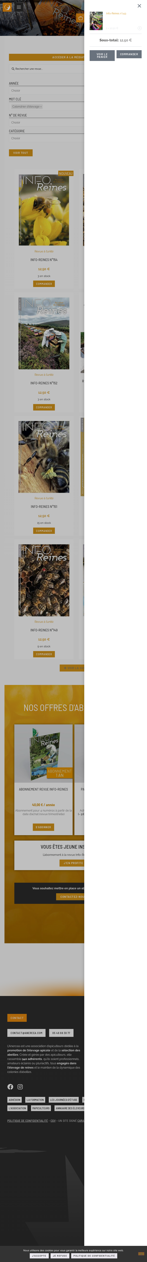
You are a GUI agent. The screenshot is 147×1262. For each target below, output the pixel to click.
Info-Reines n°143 (116, 13)
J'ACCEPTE (39, 1255)
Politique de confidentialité (94, 1255)
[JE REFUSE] (141, 1253)
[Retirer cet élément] (139, 28)
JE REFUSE (60, 1255)
